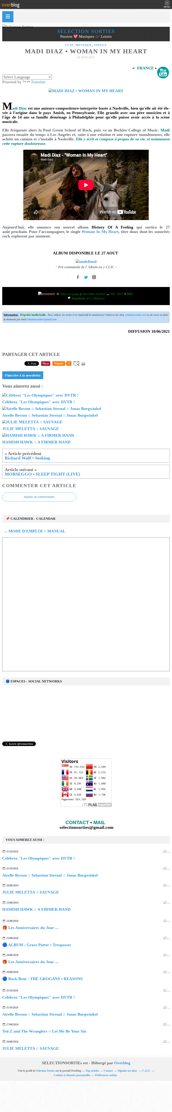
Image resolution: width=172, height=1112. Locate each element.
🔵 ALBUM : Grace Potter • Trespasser (36, 945)
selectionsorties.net (135, 315)
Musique (84, 45)
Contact (108, 1070)
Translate (38, 82)
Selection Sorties (45, 1070)
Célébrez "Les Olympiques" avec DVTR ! (38, 858)
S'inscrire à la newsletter (23, 375)
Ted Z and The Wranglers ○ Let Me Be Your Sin (44, 1031)
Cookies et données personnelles (72, 1075)
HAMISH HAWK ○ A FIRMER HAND (36, 909)
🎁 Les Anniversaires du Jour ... (30, 927)
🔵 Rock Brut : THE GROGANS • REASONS (42, 979)
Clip (69, 45)
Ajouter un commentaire (39, 497)
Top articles (92, 1070)
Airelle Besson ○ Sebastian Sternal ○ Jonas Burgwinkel (50, 875)
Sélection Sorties (86, 31)
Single (100, 45)
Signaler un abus (128, 1070)
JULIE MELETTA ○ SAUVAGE (30, 892)
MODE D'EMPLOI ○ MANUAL (36, 531)
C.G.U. (146, 1070)
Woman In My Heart (100, 231)
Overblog (122, 1063)
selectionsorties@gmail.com (42, 319)
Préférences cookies (106, 1075)
